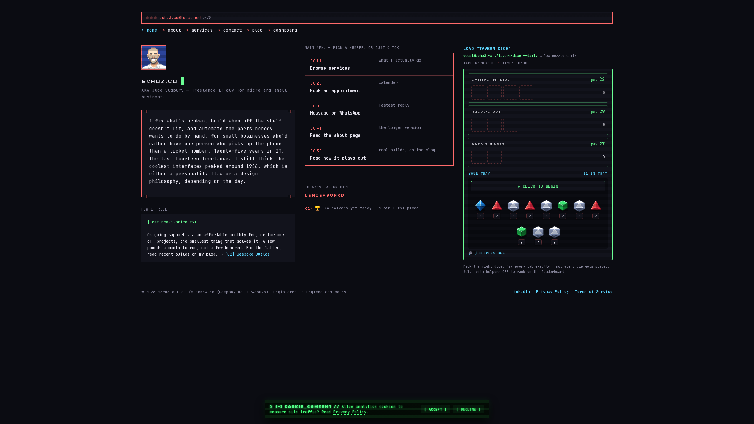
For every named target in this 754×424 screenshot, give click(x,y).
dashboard (285, 30)
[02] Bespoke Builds (247, 254)
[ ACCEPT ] (435, 409)
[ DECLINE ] (469, 409)
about (174, 30)
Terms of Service (594, 291)
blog (257, 30)
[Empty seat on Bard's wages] (478, 157)
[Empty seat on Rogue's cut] (478, 125)
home (152, 30)
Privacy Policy (552, 291)
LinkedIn (520, 291)
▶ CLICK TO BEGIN (538, 186)
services (202, 30)
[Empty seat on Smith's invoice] (478, 92)
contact (232, 30)
